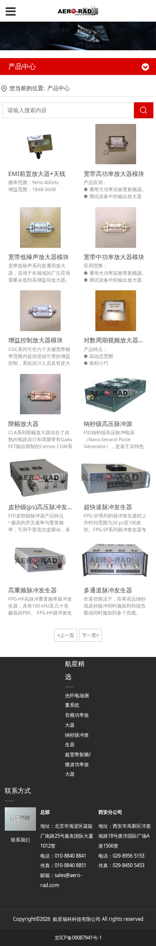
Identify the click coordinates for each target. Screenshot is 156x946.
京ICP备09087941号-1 (78, 937)
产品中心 (58, 88)
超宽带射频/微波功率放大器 (78, 764)
